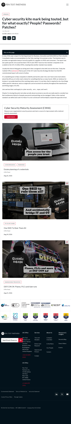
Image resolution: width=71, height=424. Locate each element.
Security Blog (62, 339)
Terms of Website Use (21, 391)
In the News (50, 344)
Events (61, 347)
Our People (50, 348)
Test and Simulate (37, 338)
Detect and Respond (37, 344)
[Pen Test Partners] (32, 4)
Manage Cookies (18, 397)
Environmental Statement (7, 391)
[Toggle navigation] (67, 4)
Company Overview (49, 338)
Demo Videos (62, 343)
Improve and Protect (38, 350)
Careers (49, 352)
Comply (36, 356)
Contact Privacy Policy (6, 397)
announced (15, 71)
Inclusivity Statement (34, 391)
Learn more (11, 117)
